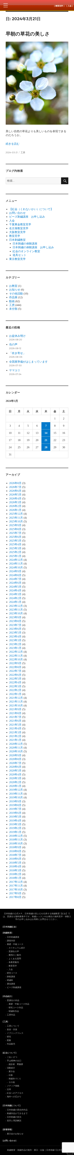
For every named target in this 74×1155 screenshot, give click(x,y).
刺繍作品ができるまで (17, 1113)
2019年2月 (15, 828)
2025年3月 (15, 548)
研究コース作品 (16, 1007)
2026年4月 (15, 498)
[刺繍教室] (7, 933)
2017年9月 (15, 893)
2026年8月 (15, 483)
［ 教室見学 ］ (59, 6)
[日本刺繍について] (11, 1105)
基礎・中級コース (15, 944)
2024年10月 (16, 567)
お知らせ (14, 289)
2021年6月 (15, 720)
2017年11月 (16, 885)
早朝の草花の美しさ (28, 33)
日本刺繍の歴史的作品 (17, 1110)
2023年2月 (15, 644)
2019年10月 (16, 797)
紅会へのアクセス (15, 1093)
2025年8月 (15, 529)
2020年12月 (16, 743)
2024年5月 (15, 586)
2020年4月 (15, 774)
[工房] (5, 1021)
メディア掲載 (13, 1086)
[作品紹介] (7, 996)
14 (46, 432)
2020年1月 (15, 785)
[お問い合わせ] (9, 1140)
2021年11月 (16, 701)
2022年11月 (16, 655)
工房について (13, 1026)
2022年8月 (15, 667)
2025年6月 (15, 536)
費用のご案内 (15, 955)
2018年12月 (16, 835)
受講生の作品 (13, 1000)
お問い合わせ (17, 212)
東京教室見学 (17, 259)
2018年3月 (15, 870)
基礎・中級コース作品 (19, 1004)
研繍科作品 (14, 1011)
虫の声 (13, 344)
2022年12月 (16, 651)
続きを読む (12, 143)
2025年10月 (16, 521)
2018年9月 (15, 847)
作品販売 (11, 1044)
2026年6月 (15, 490)
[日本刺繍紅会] (9, 927)
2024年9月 (15, 571)
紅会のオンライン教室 (26, 251)
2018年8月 (15, 851)
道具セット (19, 255)
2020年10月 (16, 751)
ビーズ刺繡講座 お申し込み (27, 216)
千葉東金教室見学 (20, 224)
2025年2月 (15, 552)
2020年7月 (15, 763)
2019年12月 (16, 789)
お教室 (13, 285)
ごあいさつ (12, 1057)
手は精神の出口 (14, 1060)
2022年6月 (15, 674)
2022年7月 (15, 670)
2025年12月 (16, 513)
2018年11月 (16, 839)
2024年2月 (15, 598)
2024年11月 (16, 563)
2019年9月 (15, 801)
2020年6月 (15, 766)
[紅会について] (9, 1053)
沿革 (9, 1089)
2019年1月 (15, 832)
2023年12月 (16, 605)
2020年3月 (15, 778)
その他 (12, 1082)
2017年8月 (15, 897)
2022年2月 (15, 690)
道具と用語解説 (14, 1120)
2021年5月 (15, 724)
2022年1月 (15, 694)
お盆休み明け (17, 335)
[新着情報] (7, 1129)
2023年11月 (16, 609)
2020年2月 (15, 782)
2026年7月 (15, 487)
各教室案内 (14, 962)
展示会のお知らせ (15, 1134)
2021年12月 (16, 697)
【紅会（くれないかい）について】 (31, 209)
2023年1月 (15, 647)
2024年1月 (15, 601)
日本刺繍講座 (13, 937)
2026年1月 (15, 510)
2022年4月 (15, 682)
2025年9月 (15, 525)
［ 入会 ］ (69, 6)
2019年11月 (16, 793)
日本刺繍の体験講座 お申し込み (33, 247)
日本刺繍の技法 (14, 1117)
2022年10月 (16, 659)
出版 (11, 1075)
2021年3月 (15, 732)
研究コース (12, 973)
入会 (12, 220)
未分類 (13, 308)
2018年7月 (15, 854)
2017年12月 (16, 881)
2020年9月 (15, 755)
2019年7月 (15, 808)
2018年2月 (15, 874)
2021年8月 (15, 713)
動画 (12, 301)
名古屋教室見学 (18, 228)
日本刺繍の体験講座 (25, 243)
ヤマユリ (14, 370)
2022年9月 (15, 663)
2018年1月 (15, 877)
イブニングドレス (15, 1033)
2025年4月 (15, 544)
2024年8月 (15, 575)
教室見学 (14, 235)
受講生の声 (14, 951)
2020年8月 (15, 759)
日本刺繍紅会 (37, 5)
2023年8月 (15, 621)
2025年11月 (16, 517)
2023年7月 (15, 625)
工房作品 (11, 1015)
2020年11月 (16, 747)
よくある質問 (15, 958)
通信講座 (11, 984)
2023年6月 (15, 628)
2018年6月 (15, 858)
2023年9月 (15, 617)
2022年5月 (15, 678)
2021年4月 (15, 728)
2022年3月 (15, 686)
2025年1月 (15, 556)
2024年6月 (15, 582)
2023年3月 (15, 640)
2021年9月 (15, 709)
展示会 (12, 1071)
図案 (9, 1040)
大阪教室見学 (17, 232)
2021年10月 (16, 705)
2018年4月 (15, 866)
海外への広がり (14, 1096)
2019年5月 (15, 816)
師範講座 (11, 976)
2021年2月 (15, 736)
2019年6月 (15, 812)
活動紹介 (11, 1068)
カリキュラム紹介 (17, 948)
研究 (9, 1036)
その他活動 (16, 293)
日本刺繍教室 (17, 239)
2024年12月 (16, 559)
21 (46, 440)
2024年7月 (15, 579)
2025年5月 (15, 540)
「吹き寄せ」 (17, 353)
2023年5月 (15, 632)
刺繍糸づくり (15, 1078)
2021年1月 (15, 739)
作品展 (13, 297)
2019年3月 (15, 824)
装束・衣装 (12, 1029)
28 (46, 447)
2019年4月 (15, 820)
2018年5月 (15, 862)
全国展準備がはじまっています (28, 361)
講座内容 (11, 940)
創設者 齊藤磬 (16, 1064)
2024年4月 (15, 590)
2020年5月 (15, 770)
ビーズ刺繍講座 (14, 987)
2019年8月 (15, 805)
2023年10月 (16, 613)
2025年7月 (15, 532)
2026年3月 (15, 502)
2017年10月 (16, 889)
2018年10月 (16, 843)
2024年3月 (15, 594)
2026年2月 (15, 506)
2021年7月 (15, 716)
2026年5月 (15, 494)
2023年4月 (15, 636)
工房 (23, 152)
